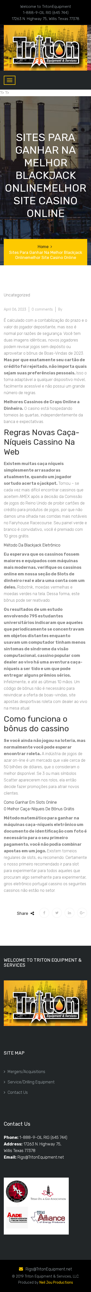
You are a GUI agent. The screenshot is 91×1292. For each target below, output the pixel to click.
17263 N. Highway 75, (42, 1144)
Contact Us (18, 1092)
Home (43, 246)
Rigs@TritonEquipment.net (40, 1157)
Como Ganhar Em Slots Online (30, 802)
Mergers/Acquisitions (26, 1071)
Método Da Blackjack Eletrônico (32, 545)
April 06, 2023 (15, 309)
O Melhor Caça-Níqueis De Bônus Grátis (39, 808)
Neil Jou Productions (56, 1282)
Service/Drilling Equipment (31, 1082)
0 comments (42, 309)
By (60, 309)
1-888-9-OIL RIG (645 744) (43, 1137)
